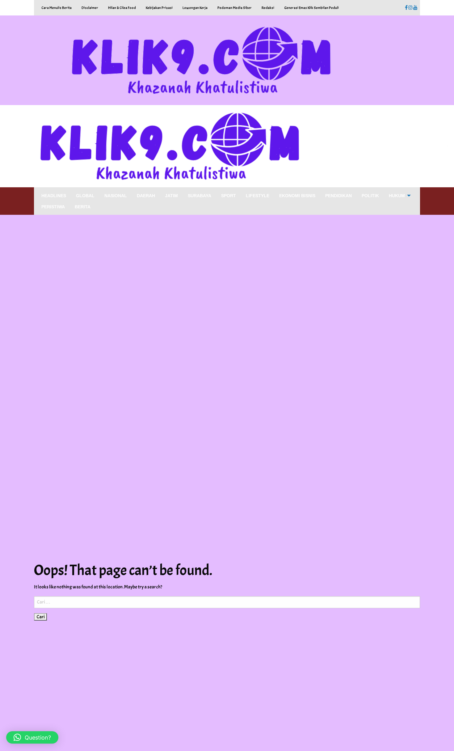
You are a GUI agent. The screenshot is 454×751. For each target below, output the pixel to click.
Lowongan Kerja (195, 7)
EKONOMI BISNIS (297, 195)
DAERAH (146, 195)
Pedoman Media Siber (234, 7)
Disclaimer (90, 7)
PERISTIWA (53, 206)
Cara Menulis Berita (56, 7)
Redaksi (268, 7)
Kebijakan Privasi (159, 7)
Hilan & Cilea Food (122, 7)
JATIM (171, 195)
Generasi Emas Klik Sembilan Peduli (311, 7)
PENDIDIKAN (338, 195)
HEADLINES (53, 195)
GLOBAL (85, 195)
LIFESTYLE (257, 195)
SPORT (228, 195)
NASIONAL (115, 195)
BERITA (82, 206)
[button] (32, 737)
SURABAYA (199, 195)
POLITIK (370, 195)
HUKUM (397, 195)
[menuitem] (53, 195)
